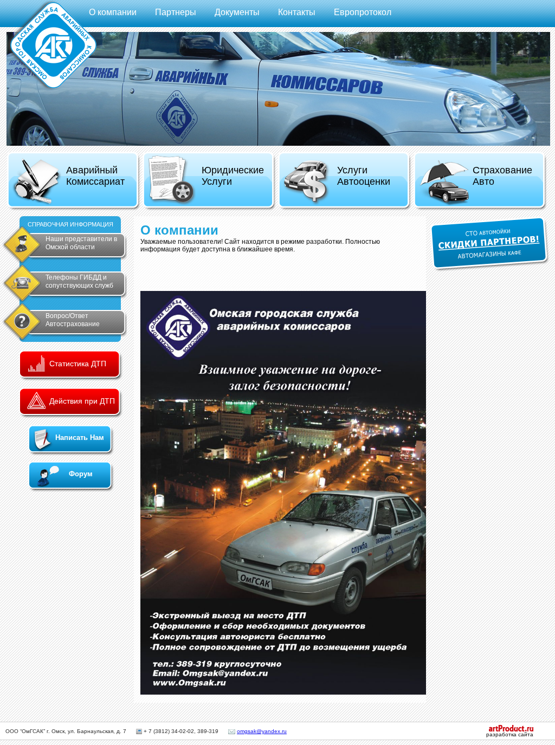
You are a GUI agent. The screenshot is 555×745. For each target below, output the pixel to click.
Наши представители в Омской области (81, 243)
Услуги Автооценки (363, 176)
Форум (81, 474)
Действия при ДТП (82, 401)
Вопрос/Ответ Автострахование (73, 320)
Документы (237, 12)
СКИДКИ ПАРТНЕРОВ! (490, 244)
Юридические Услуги (233, 176)
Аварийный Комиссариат (95, 176)
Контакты (296, 12)
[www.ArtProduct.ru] (505, 729)
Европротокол (362, 12)
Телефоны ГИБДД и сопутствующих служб (79, 281)
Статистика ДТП (77, 363)
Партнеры (175, 12)
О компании (113, 12)
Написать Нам (79, 437)
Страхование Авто (502, 176)
